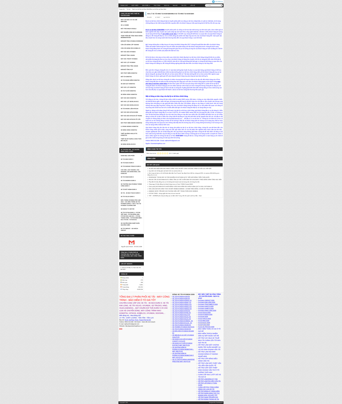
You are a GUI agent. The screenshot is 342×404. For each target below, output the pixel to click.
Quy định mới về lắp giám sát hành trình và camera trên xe (165, 171)
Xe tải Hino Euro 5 (127, 159)
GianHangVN (219, 402)
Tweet (158, 17)
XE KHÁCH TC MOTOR (127, 209)
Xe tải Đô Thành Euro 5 (129, 189)
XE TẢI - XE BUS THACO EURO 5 (130, 193)
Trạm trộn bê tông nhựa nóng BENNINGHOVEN (131, 36)
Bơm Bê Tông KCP (127, 69)
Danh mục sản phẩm (127, 155)
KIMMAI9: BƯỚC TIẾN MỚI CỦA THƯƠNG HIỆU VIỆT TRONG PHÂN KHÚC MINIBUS (173, 191)
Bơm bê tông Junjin (128, 55)
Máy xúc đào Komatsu (128, 98)
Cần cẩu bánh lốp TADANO (130, 44)
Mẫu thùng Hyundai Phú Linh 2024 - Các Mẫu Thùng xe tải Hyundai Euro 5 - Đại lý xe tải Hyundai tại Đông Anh (131, 202)
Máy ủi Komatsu (126, 76)
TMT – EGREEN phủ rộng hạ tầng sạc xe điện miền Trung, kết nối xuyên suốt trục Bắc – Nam (175, 195)
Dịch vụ (166, 5)
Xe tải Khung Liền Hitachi (129, 108)
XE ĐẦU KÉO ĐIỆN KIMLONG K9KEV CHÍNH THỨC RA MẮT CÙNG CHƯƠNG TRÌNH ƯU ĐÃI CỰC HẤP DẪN (180, 168)
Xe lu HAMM (125, 25)
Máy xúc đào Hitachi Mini (129, 112)
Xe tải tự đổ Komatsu (128, 91)
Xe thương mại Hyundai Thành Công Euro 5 (131, 185)
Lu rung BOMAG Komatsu (129, 126)
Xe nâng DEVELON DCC (128, 144)
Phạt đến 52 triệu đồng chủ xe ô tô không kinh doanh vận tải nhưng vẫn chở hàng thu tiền (174, 182)
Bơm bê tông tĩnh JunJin (129, 66)
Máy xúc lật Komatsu (128, 87)
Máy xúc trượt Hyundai (129, 59)
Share (150, 17)
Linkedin (167, 17)
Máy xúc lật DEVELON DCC (130, 101)
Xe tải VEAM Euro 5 (127, 177)
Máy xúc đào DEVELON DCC (130, 105)
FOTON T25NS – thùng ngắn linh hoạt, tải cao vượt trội (164, 193)
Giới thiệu (134, 5)
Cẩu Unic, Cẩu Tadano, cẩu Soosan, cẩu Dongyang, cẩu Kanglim (130, 171)
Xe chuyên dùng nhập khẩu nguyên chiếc (130, 224)
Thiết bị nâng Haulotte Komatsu (129, 134)
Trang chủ (124, 5)
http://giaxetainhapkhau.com (134, 326)
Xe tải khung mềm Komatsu (130, 80)
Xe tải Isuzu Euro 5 (127, 162)
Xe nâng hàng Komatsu (129, 94)
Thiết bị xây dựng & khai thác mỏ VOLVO (131, 139)
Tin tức (183, 5)
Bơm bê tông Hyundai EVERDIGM (132, 41)
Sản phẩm (145, 5)
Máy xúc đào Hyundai (128, 51)
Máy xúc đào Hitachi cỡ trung (131, 115)
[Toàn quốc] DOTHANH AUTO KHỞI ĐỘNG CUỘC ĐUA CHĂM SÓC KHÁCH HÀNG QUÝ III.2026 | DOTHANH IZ (180, 186)
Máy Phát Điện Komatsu (129, 73)
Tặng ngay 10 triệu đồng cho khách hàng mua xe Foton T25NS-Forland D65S (171, 184)
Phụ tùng (157, 5)
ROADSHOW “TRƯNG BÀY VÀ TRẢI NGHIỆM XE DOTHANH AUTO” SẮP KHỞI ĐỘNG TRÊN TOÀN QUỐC (179, 177)
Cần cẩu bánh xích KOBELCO (130, 48)
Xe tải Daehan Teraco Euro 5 (131, 166)
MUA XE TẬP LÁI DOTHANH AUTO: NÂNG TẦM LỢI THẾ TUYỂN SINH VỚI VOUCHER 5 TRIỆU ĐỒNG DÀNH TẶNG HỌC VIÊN (185, 179)
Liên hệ (192, 5)
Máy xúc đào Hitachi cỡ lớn (130, 119)
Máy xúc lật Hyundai (128, 62)
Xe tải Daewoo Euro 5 (128, 180)
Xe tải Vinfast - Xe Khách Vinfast (129, 229)
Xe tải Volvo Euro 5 (127, 196)
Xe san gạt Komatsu (128, 83)
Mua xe (175, 5)
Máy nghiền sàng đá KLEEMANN (131, 32)
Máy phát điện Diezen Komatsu (131, 123)
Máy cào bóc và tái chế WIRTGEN (129, 20)
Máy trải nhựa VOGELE (128, 28)
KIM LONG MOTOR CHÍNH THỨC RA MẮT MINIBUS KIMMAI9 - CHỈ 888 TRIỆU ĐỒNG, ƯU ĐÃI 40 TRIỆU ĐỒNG (181, 189)
